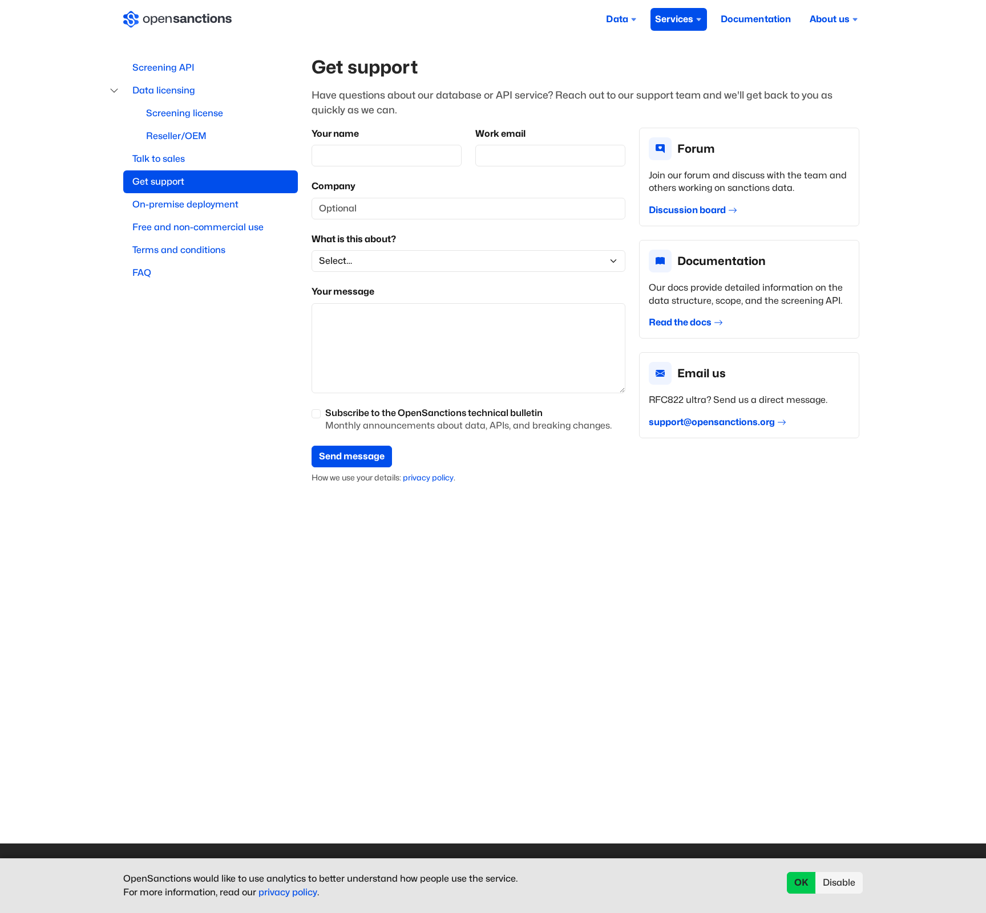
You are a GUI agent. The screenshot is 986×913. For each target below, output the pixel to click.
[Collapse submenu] (114, 90)
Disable (839, 882)
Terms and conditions (178, 249)
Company (333, 186)
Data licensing (163, 90)
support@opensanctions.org (712, 422)
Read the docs (680, 322)
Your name (335, 133)
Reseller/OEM (176, 136)
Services (674, 19)
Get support (158, 181)
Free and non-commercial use (198, 227)
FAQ (141, 272)
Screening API (163, 67)
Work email (500, 133)
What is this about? (354, 239)
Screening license (184, 113)
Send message (352, 456)
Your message (343, 291)
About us (830, 19)
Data (617, 19)
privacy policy (428, 477)
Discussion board (687, 210)
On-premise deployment (185, 204)
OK (801, 882)
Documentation (756, 19)
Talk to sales (158, 158)
